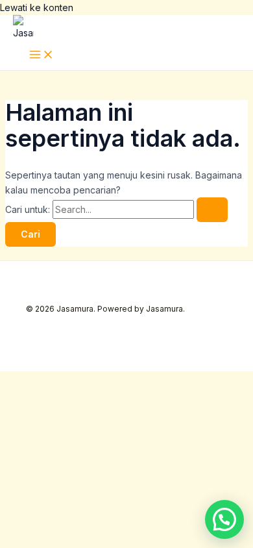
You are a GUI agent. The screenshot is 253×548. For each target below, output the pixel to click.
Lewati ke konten (36, 7)
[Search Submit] (212, 209)
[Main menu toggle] (41, 55)
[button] (224, 519)
